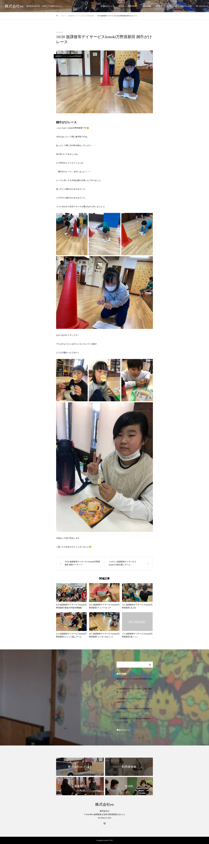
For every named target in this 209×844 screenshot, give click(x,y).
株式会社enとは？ (107, 6)
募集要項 (158, 6)
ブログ (121, 6)
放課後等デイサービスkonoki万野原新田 (68, 56)
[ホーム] (57, 15)
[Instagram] (104, 823)
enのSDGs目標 (186, 6)
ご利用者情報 (146, 6)
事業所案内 (132, 6)
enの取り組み (172, 6)
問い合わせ (200, 6)
